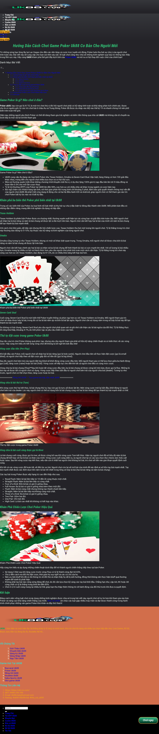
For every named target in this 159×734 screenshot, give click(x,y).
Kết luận (16, 94)
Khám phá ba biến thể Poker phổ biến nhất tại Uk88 (33, 77)
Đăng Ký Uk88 (16, 653)
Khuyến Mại (10, 20)
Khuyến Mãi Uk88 (18, 651)
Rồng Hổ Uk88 (12, 673)
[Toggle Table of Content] (2, 68)
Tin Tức (8, 730)
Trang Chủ (9, 15)
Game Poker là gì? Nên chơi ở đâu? (26, 75)
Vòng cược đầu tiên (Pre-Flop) (29, 87)
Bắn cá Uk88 (10, 25)
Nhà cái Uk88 (53, 600)
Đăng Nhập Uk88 (18, 656)
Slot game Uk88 (12, 680)
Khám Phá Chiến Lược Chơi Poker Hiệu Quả (30, 92)
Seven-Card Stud (24, 83)
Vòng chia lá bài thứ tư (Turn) (29, 89)
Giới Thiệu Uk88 (17, 648)
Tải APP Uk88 (11, 17)
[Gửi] (6, 711)
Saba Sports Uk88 (13, 678)
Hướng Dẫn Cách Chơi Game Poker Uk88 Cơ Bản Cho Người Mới (33, 73)
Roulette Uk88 (11, 675)
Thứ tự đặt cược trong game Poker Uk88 (28, 85)
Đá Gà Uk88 (10, 27)
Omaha (21, 81)
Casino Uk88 (10, 22)
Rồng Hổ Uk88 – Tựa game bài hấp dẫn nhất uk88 (36, 377)
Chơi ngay (148, 720)
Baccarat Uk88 (12, 668)
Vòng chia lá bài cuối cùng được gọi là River (33, 90)
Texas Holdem (23, 79)
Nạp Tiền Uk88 (17, 658)
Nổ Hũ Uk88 (10, 29)
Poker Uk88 (70, 57)
